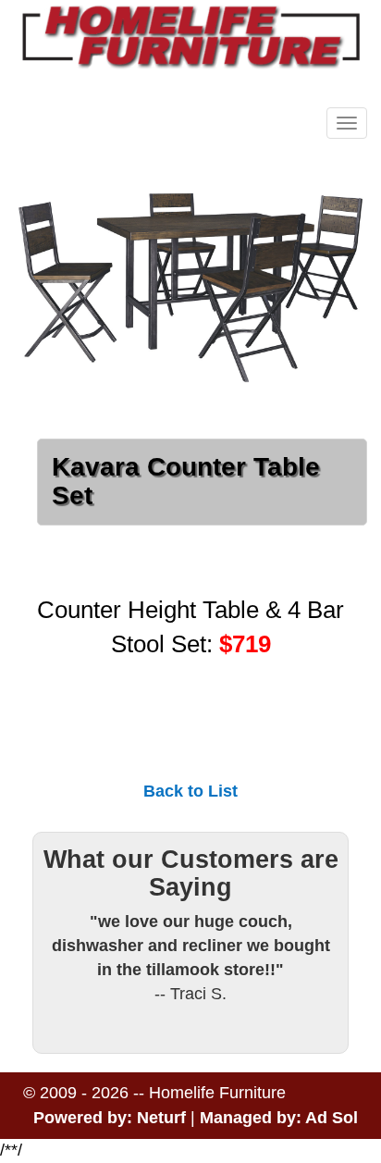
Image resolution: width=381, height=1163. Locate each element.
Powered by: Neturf (109, 1117)
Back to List (190, 791)
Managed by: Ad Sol (279, 1117)
